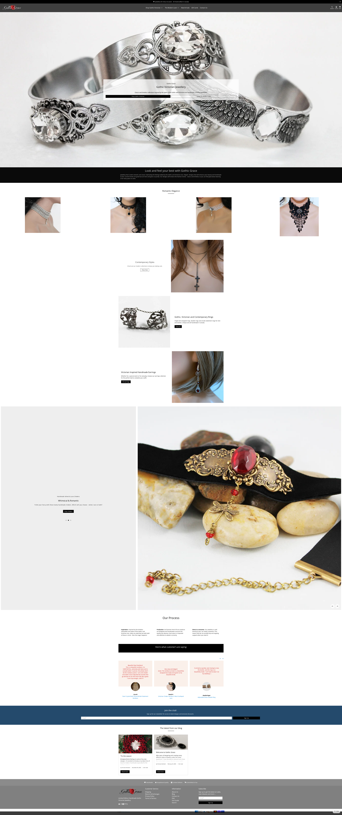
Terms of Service (150, 798)
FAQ (173, 798)
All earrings (125, 382)
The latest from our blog (171, 728)
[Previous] (333, 606)
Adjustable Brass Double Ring (206, 697)
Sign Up (246, 718)
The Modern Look (171, 8)
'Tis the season (126, 756)
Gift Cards (194, 8)
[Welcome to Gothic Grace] (171, 742)
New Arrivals (185, 8)
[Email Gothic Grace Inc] (119, 804)
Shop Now (145, 270)
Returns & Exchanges (152, 794)
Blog (173, 794)
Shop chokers (68, 511)
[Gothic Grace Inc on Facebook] (121, 804)
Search (174, 803)
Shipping (148, 792)
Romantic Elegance (171, 190)
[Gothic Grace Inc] (12, 8)
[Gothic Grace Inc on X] (127, 804)
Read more (125, 772)
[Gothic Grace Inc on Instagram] (123, 804)
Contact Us (203, 8)
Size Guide (175, 800)
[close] (340, 2)
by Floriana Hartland (125, 767)
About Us (175, 792)
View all (178, 326)
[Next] (337, 606)
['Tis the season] (135, 744)
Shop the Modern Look (204, 96)
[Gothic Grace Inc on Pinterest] (125, 804)
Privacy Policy (149, 796)
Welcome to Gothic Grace (165, 752)
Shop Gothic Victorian (153, 8)
